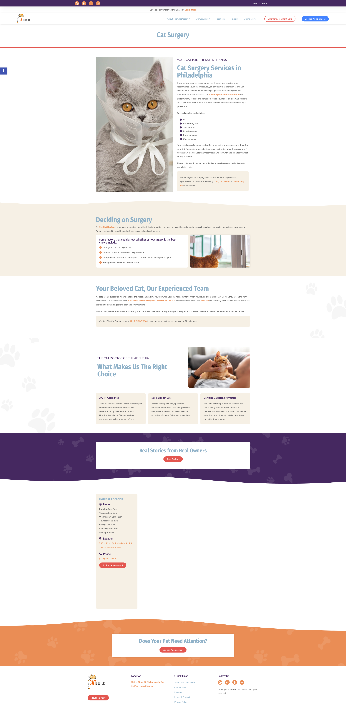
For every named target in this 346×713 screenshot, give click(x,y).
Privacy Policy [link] (180, 702)
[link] (3, 71)
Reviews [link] (234, 18)
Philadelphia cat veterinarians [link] (224, 95)
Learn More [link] (190, 10)
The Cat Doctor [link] (106, 227)
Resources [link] (220, 18)
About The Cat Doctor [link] (177, 18)
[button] (77, 3)
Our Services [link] (202, 18)
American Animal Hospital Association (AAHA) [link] (152, 301)
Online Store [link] (250, 18)
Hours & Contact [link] (260, 3)
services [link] (205, 301)
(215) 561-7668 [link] (222, 181)
